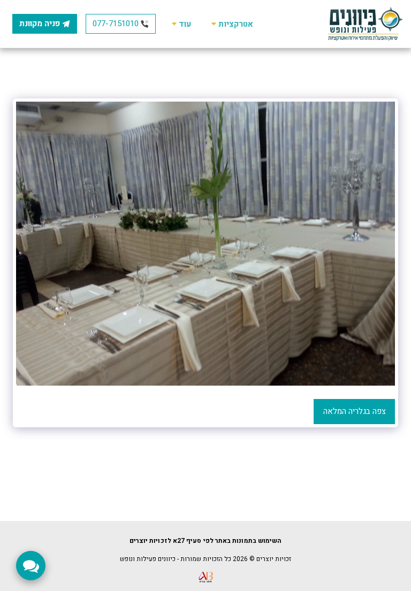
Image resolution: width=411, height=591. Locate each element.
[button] (230, 24)
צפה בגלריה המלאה (354, 411)
